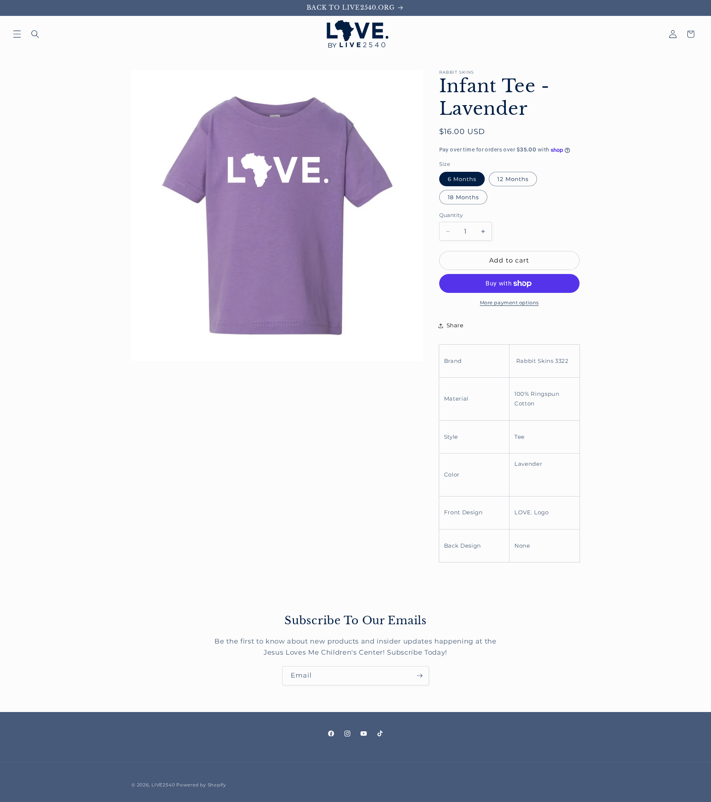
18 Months (463, 197)
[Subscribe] (419, 675)
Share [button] (455, 325)
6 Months (462, 179)
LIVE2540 (163, 785)
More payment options (509, 303)
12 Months (512, 179)
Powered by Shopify (201, 785)
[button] (17, 34)
